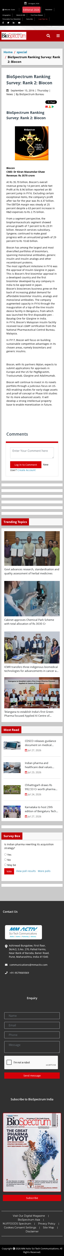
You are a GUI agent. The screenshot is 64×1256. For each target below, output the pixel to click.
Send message (32, 1075)
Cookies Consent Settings (20, 1227)
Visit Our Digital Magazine (29, 1215)
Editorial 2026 (31, 9)
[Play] (53, 106)
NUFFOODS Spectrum (17, 1223)
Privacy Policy (46, 1223)
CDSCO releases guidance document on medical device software (40, 743)
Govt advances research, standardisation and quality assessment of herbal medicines (31, 571)
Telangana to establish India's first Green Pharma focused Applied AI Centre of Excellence (28, 714)
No (9, 859)
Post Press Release (37, 15)
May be (11, 865)
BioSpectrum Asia (29, 1219)
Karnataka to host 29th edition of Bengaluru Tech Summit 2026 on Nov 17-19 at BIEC (40, 809)
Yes (9, 854)
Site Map (48, 1227)
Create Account (26, 470)
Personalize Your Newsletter (11, 19)
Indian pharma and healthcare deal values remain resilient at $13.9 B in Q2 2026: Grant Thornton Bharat (41, 765)
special (22, 52)
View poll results (26, 871)
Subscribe (29, 19)
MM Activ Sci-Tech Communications (40, 1248)
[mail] (46, 106)
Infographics (6, 15)
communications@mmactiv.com (28, 964)
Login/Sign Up (42, 19)
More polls (44, 871)
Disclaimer (32, 1231)
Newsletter (48, 9)
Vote (9, 871)
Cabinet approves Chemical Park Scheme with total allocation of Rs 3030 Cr (29, 622)
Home (8, 52)
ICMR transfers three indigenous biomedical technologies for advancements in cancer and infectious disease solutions (32, 669)
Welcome (9, 9)
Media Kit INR (20, 15)
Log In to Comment (26, 464)
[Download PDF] (50, 106)
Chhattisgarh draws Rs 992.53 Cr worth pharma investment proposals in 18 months (41, 787)
